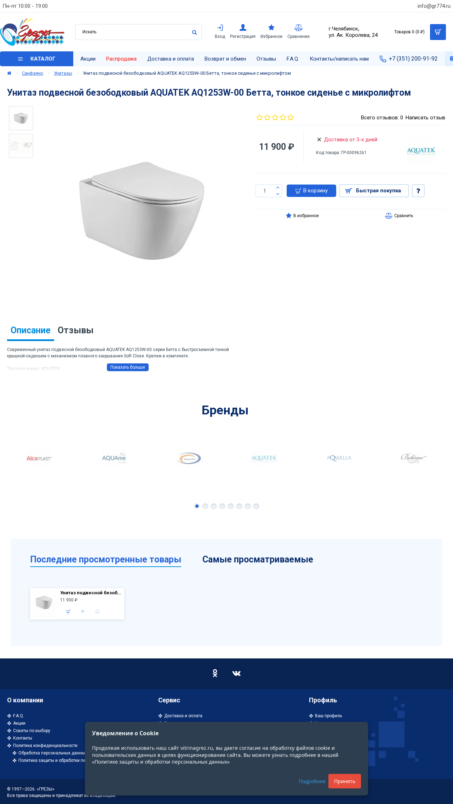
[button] (197, 506)
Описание (31, 330)
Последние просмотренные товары (105, 559)
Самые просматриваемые (257, 559)
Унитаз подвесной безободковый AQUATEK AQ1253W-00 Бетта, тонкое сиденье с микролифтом (91, 592)
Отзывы (75, 330)
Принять (344, 781)
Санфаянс (32, 73)
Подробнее (312, 781)
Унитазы (63, 73)
